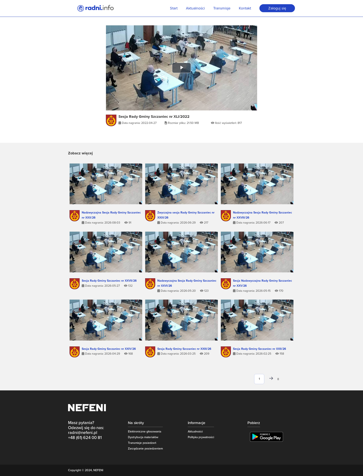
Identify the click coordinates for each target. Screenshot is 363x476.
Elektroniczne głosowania (144, 431)
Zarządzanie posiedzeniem (145, 448)
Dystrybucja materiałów (143, 437)
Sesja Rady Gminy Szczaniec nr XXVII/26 (109, 280)
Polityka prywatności (201, 437)
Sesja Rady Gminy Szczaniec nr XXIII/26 (184, 349)
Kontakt (245, 9)
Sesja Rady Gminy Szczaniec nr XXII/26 (259, 349)
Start (174, 9)
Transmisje (221, 9)
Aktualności (195, 9)
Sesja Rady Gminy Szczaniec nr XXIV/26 (109, 349)
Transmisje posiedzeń (142, 443)
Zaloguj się (277, 8)
